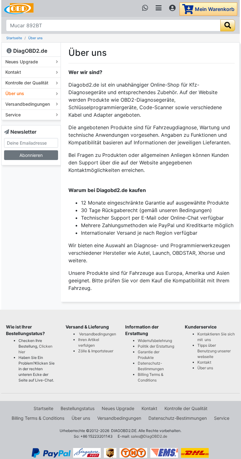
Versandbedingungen (27, 104)
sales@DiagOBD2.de (149, 436)
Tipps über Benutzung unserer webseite (214, 351)
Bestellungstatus (77, 408)
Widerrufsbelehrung (155, 340)
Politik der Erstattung (156, 346)
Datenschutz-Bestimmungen (177, 418)
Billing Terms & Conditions (38, 418)
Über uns (35, 38)
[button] (31, 330)
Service (13, 114)
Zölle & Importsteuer (96, 351)
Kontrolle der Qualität (26, 82)
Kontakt (13, 72)
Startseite (14, 38)
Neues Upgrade (21, 61)
